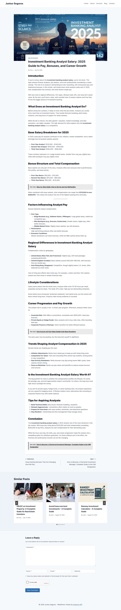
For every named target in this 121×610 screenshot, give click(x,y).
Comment (30, 547)
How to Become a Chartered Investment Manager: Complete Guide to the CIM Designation (81, 463)
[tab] (58, 524)
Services (99, 3)
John (52, 515)
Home (86, 3)
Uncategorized (33, 58)
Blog (105, 3)
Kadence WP (77, 604)
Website (77, 571)
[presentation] (28, 492)
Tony (31, 70)
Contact (112, 3)
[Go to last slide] (16, 503)
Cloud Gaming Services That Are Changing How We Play (40, 461)
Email (52, 571)
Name (29, 571)
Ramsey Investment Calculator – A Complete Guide (91, 509)
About (92, 3)
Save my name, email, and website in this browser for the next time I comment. (52, 576)
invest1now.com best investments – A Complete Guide (60, 509)
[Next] (104, 503)
